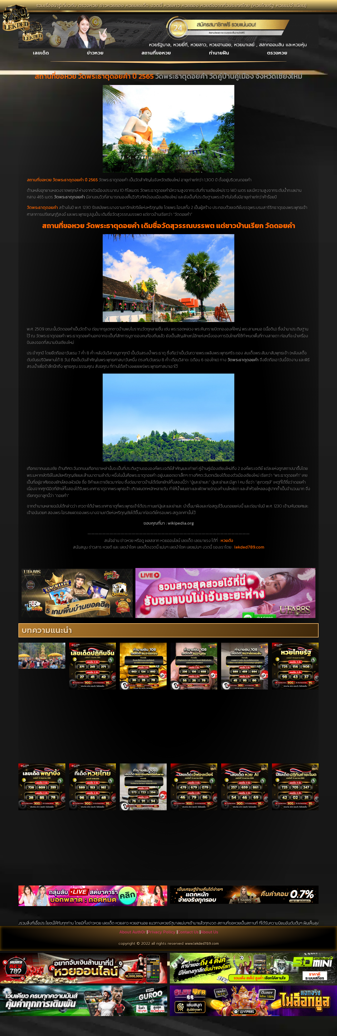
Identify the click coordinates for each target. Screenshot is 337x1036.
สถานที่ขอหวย (156, 53)
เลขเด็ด (41, 53)
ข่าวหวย (95, 53)
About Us (209, 932)
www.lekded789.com (202, 943)
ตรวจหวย (277, 53)
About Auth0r (132, 932)
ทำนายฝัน (219, 53)
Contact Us (188, 932)
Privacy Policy (161, 932)
